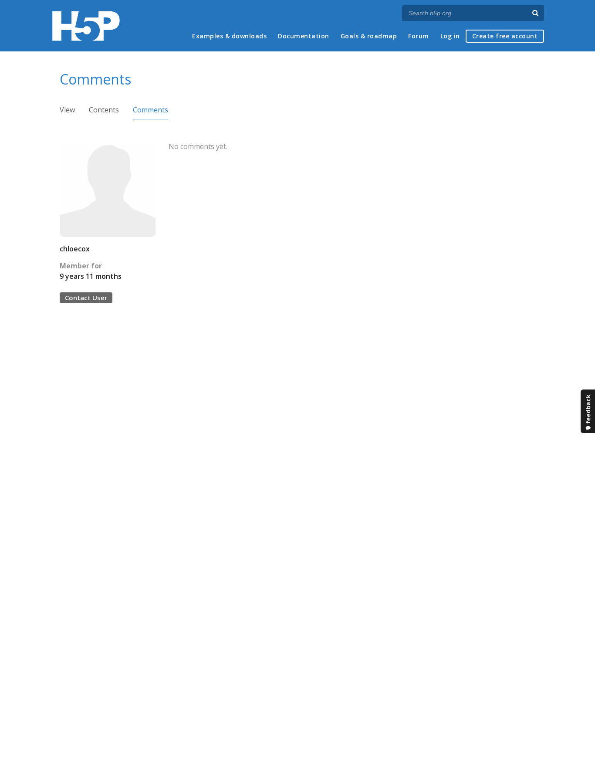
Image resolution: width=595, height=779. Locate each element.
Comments (150, 110)
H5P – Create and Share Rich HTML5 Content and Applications (86, 26)
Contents (104, 110)
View (67, 110)
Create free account (505, 36)
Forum (418, 36)
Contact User (86, 297)
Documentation (303, 36)
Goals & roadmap (369, 36)
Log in (450, 36)
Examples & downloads (229, 36)
